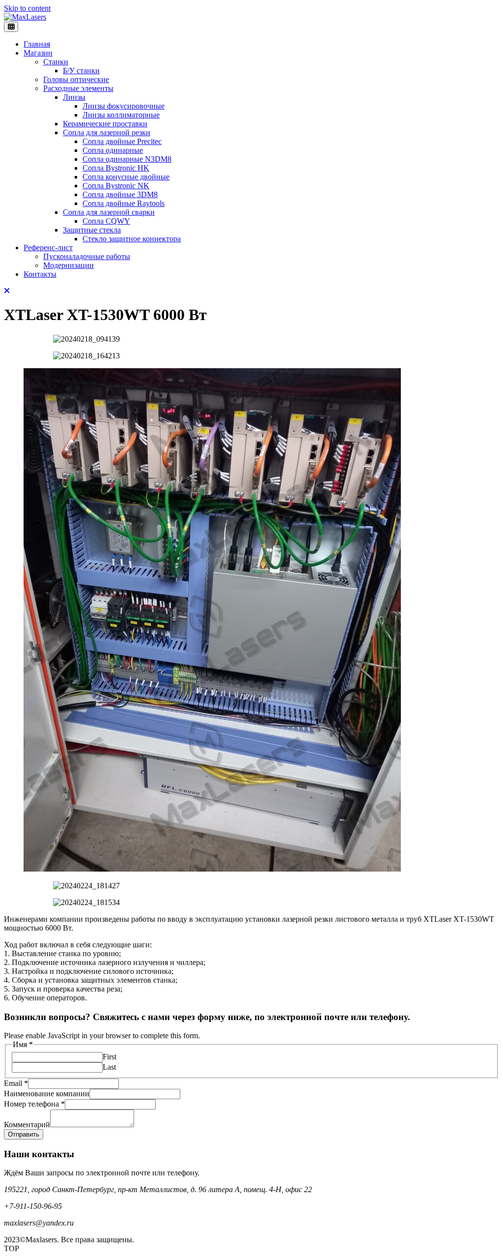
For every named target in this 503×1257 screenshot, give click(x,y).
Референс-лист (48, 247)
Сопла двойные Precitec (122, 141)
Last (109, 1067)
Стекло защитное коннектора (132, 238)
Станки (55, 62)
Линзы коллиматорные (121, 115)
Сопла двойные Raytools (124, 203)
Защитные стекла (92, 230)
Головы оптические (76, 79)
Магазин (38, 53)
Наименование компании (46, 1093)
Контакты (40, 274)
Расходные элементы (78, 88)
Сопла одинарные (113, 150)
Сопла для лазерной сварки (109, 212)
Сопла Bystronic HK (116, 168)
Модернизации (68, 265)
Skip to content (27, 8)
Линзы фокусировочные (124, 106)
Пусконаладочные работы (86, 256)
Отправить (23, 1134)
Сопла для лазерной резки (106, 132)
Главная (37, 44)
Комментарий (27, 1124)
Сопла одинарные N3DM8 (127, 159)
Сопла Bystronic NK (116, 185)
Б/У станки (81, 70)
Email (16, 1083)
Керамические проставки (105, 123)
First (109, 1056)
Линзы (74, 97)
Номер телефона (34, 1104)
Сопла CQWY (106, 221)
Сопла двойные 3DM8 (120, 194)
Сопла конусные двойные (126, 177)
